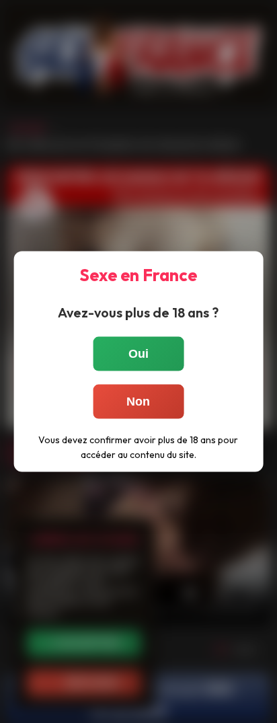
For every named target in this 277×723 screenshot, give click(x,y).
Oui (138, 353)
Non (138, 401)
